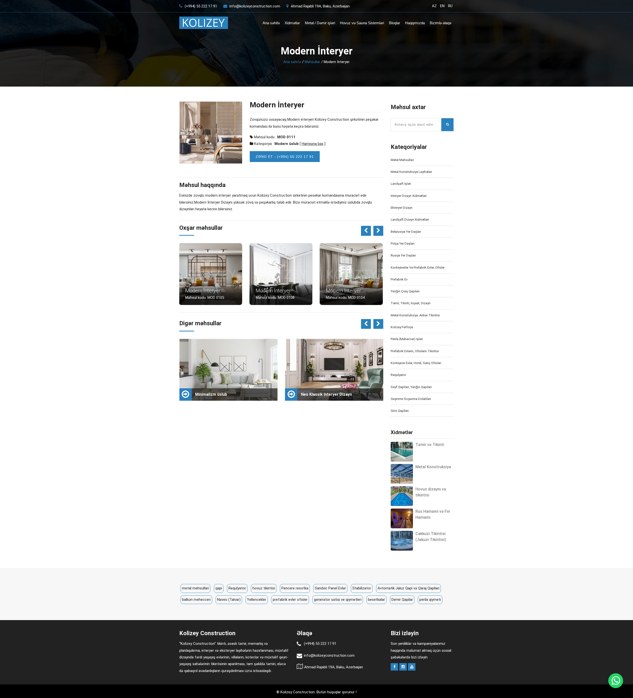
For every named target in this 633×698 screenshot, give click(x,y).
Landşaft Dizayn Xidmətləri (410, 219)
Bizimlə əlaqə (440, 23)
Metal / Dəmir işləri (320, 23)
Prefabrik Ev (399, 279)
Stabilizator (361, 588)
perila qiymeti (430, 599)
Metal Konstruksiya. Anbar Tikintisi (415, 315)
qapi (218, 588)
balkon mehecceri (196, 599)
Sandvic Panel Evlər (330, 588)
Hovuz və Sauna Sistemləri (362, 23)
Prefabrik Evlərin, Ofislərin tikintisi (415, 351)
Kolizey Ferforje (402, 327)
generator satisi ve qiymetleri (338, 599)
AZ (434, 6)
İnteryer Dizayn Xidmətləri (409, 196)
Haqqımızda (415, 23)
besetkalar (376, 599)
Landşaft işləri (401, 184)
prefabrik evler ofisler (290, 599)
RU (450, 6)
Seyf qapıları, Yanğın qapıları (411, 387)
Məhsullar (312, 62)
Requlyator (398, 375)
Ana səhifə (271, 23)
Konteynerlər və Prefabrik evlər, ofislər (418, 267)
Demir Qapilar (402, 599)
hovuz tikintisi (263, 588)
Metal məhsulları (402, 160)
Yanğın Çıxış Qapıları (405, 291)
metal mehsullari (195, 588)
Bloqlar (394, 23)
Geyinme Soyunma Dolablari (411, 399)
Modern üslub (286, 143)
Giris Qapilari (400, 411)
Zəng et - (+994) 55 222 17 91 (285, 157)
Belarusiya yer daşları (406, 231)
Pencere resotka (294, 588)
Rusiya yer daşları (403, 255)
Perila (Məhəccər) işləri (407, 339)
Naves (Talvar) (229, 599)
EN (442, 6)
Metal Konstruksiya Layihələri (411, 172)
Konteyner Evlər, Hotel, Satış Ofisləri (416, 363)
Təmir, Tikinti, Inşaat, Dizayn (410, 303)
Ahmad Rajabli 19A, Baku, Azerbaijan (320, 6)
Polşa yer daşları (402, 243)
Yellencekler (256, 599)
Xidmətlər (292, 23)
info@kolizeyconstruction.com (254, 6)
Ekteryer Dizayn (401, 207)
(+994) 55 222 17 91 (200, 6)
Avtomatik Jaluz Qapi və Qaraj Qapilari (408, 588)
